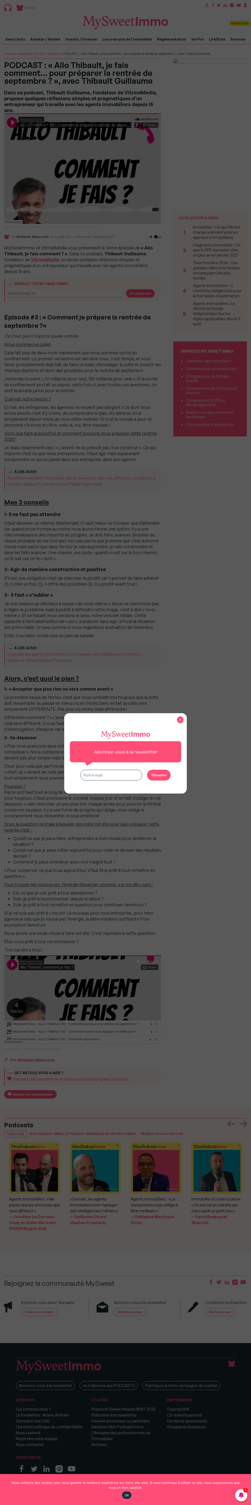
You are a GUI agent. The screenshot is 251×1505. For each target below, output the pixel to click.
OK (127, 1495)
